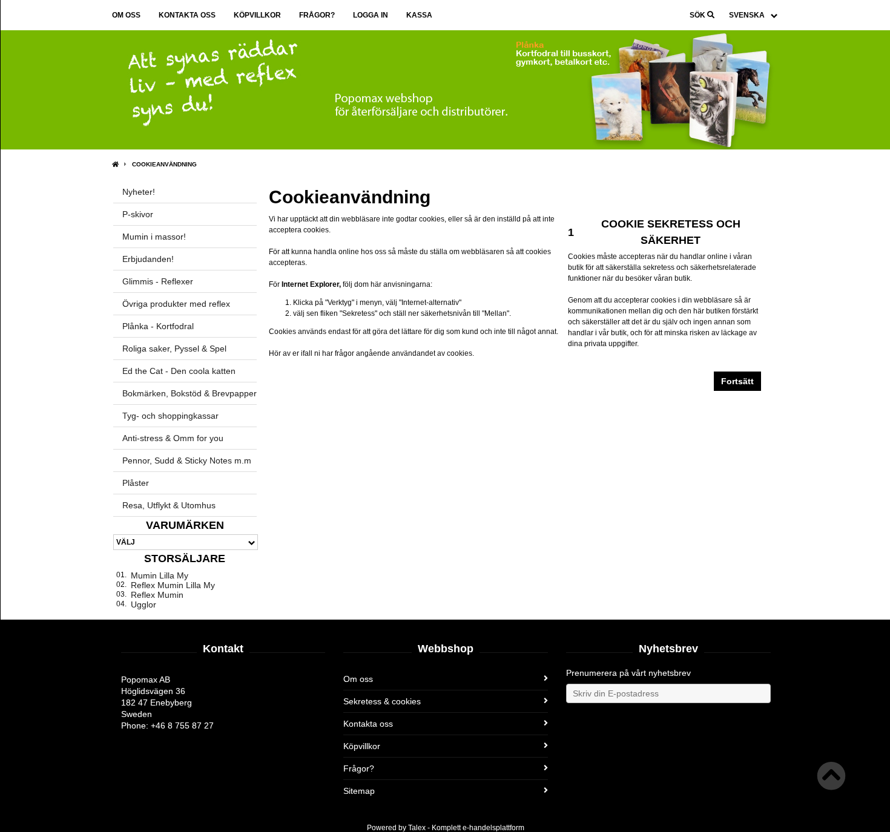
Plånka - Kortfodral (158, 326)
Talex (417, 828)
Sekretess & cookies (382, 701)
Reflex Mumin (157, 595)
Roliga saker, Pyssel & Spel (174, 348)
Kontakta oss (187, 15)
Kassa (419, 15)
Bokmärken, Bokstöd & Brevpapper (189, 393)
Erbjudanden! (148, 259)
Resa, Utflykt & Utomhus (169, 505)
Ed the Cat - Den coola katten (179, 371)
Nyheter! (138, 192)
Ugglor (143, 604)
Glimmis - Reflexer (157, 281)
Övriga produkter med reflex (176, 304)
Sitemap (359, 791)
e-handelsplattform (493, 828)
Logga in (370, 15)
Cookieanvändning (164, 164)
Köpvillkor (257, 15)
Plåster (135, 483)
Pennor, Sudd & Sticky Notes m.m (186, 460)
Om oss (126, 15)
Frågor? (317, 15)
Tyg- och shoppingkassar (170, 416)
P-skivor (137, 214)
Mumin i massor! (154, 236)
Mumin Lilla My (159, 575)
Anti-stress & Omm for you (172, 438)
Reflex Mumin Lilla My (173, 585)
